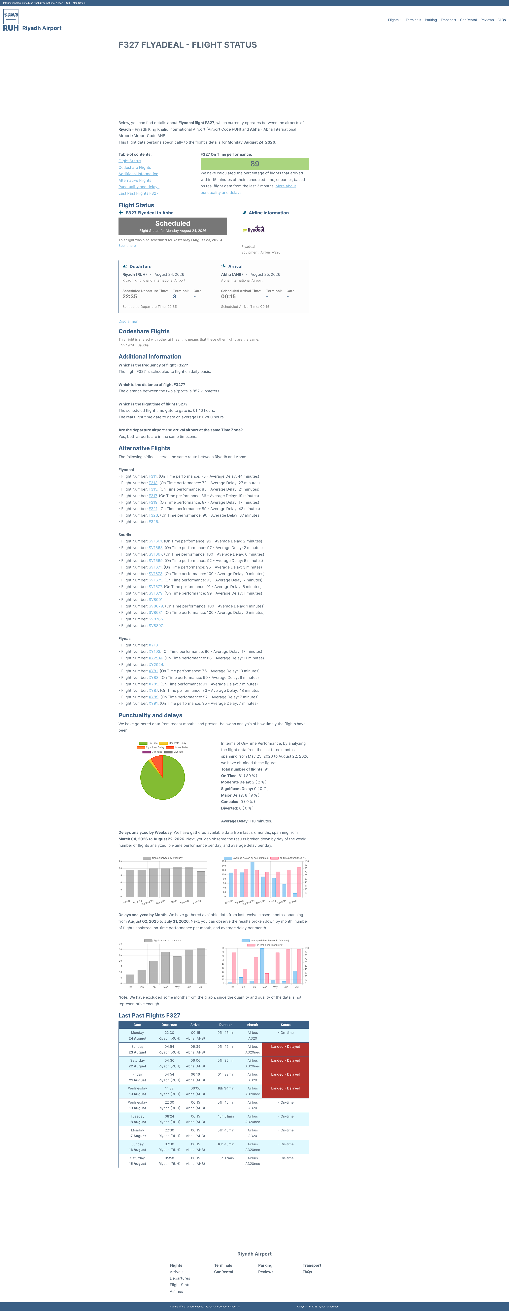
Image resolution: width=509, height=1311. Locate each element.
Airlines (176, 1291)
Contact (223, 1306)
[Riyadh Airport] (10, 20)
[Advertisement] (254, 87)
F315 (153, 489)
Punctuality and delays (139, 186)
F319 (153, 502)
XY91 (153, 703)
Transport (448, 20)
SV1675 (155, 580)
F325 (153, 521)
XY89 (153, 697)
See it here (127, 246)
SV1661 (155, 541)
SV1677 (155, 586)
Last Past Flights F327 (138, 193)
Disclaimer (210, 1306)
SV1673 (155, 573)
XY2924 (156, 664)
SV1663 (156, 547)
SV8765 (156, 619)
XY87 (153, 690)
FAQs (502, 20)
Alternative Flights (135, 180)
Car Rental (468, 20)
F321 (153, 508)
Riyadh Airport (42, 28)
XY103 (154, 651)
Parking (431, 20)
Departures (180, 1278)
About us (235, 1306)
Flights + (395, 20)
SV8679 (156, 606)
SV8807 (156, 625)
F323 (153, 515)
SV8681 (155, 612)
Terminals (413, 20)
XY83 (153, 677)
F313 (153, 482)
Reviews (487, 20)
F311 (153, 476)
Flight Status (130, 160)
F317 (153, 495)
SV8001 (155, 599)
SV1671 (155, 567)
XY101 (154, 645)
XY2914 (155, 658)
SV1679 (155, 593)
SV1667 (155, 554)
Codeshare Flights (135, 167)
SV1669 (156, 560)
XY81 (153, 671)
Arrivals (177, 1271)
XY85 (153, 684)
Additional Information (138, 173)
